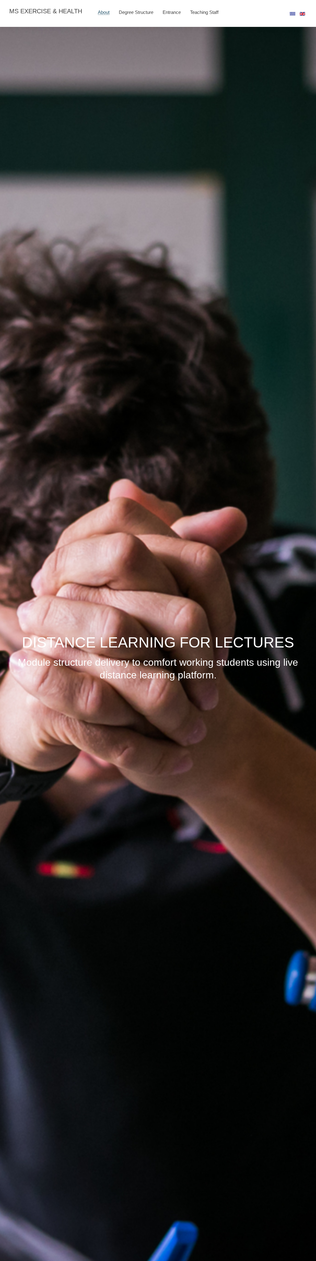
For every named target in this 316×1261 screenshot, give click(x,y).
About (104, 12)
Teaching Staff (204, 12)
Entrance (172, 12)
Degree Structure (136, 12)
